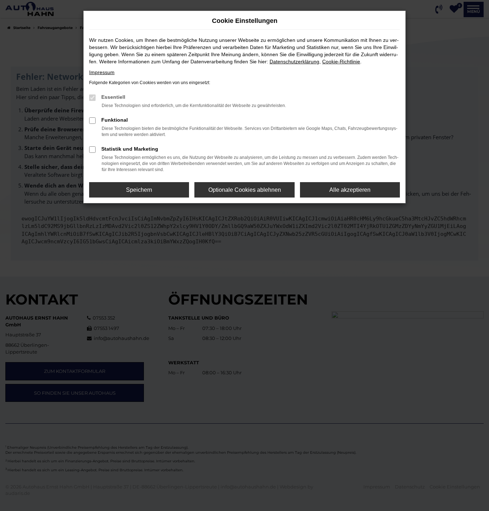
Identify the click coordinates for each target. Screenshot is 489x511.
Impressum (102, 72)
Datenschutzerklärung (294, 61)
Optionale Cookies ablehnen (244, 190)
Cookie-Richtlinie (341, 61)
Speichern (139, 190)
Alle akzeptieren (350, 190)
